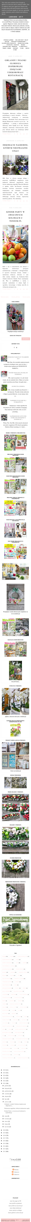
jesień (17, 962)
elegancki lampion (18, 991)
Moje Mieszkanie (19, 1032)
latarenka (11, 1000)
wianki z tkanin (6, 1019)
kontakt (15, 48)
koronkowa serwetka (7, 1038)
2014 (4, 1146)
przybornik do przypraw (22, 1038)
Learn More (13, 17)
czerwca (7, 1101)
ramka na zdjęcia (6, 1054)
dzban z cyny (13, 1007)
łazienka (12, 1045)
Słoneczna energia (18, 386)
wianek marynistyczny (20, 1029)
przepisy (17, 988)
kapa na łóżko (11, 1035)
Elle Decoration (22, 1045)
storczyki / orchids (13, 44)
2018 (4, 1135)
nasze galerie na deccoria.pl (15, 1212)
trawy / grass (7, 48)
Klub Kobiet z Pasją (6, 1032)
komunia (17, 981)
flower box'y (23, 46)
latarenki (20, 1000)
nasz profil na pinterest (15, 1203)
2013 (4, 1148)
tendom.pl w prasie (19, 978)
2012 (4, 1151)
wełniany (4, 1045)
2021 (4, 1083)
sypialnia (18, 1016)
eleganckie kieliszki (7, 969)
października (8, 1091)
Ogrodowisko (5, 1010)
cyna (19, 975)
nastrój (16, 1048)
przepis (12, 975)
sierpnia (7, 1096)
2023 (4, 1078)
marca (6, 1121)
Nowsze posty (5, 297)
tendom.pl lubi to (23, 972)
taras (3, 1029)
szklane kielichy (6, 978)
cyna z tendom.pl (23, 994)
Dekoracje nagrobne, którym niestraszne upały (15, 148)
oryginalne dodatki (7, 988)
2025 (4, 1072)
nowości (4, 972)
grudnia (7, 1085)
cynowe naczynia (6, 997)
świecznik (13, 994)
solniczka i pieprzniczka (8, 1057)
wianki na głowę (23, 43)
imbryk (4, 1000)
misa (19, 1010)
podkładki (23, 1048)
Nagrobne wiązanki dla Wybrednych (18, 401)
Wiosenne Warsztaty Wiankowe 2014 (18, 357)
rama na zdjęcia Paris (19, 1051)
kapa (3, 1035)
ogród (17, 959)
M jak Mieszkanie (6, 1048)
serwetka (16, 1054)
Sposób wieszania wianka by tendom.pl (18, 373)
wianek (4, 956)
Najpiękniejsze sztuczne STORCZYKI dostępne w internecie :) (18, 417)
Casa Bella (24, 1019)
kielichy (4, 975)
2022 (4, 1080)
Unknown (16, 1172)
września (7, 1093)
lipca (6, 1099)
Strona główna (16, 297)
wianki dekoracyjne (7, 959)
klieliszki (20, 1035)
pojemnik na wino (6, 1051)
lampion (24, 962)
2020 (4, 1130)
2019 (4, 1132)
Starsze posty (26, 297)
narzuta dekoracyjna (7, 1016)
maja (6, 1116)
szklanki (4, 1007)
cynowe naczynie (18, 997)
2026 (4, 1070)
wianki (11, 956)
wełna (10, 1029)
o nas (22, 48)
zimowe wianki (23, 1007)
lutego (6, 1124)
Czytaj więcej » (7, 133)
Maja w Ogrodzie (6, 991)
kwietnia (7, 1118)
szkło (25, 1016)
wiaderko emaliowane (22, 1057)
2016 (4, 1140)
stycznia (7, 1126)
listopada (7, 1088)
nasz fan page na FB (15, 1201)
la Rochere (5, 994)
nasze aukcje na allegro (15, 1210)
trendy (24, 988)
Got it (21, 17)
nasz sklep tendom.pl (15, 1208)
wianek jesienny (19, 969)
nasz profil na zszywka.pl (15, 1205)
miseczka (14, 1013)
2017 (4, 1138)
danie (13, 1010)
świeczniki (15, 1019)
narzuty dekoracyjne (7, 1026)
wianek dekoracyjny (22, 956)
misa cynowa (5, 1013)
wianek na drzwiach (7, 962)
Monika (16, 1169)
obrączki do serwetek (21, 1026)
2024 (4, 1075)
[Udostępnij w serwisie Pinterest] (27, 134)
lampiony (12, 972)
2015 (4, 1143)
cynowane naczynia (7, 981)
